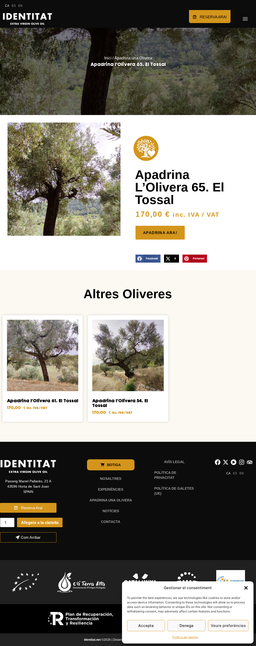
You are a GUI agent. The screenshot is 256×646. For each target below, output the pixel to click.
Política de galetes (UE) (174, 490)
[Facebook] (217, 462)
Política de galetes (185, 637)
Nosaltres (110, 479)
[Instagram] (241, 462)
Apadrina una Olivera (133, 58)
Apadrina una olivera (111, 500)
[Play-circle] (233, 462)
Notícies (110, 511)
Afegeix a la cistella (39, 522)
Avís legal (174, 462)
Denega (187, 625)
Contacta (110, 522)
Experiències (110, 489)
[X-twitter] (225, 462)
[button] (246, 587)
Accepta (146, 625)
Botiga (114, 465)
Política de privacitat (165, 475)
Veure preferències (228, 625)
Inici (108, 58)
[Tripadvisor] (249, 462)
